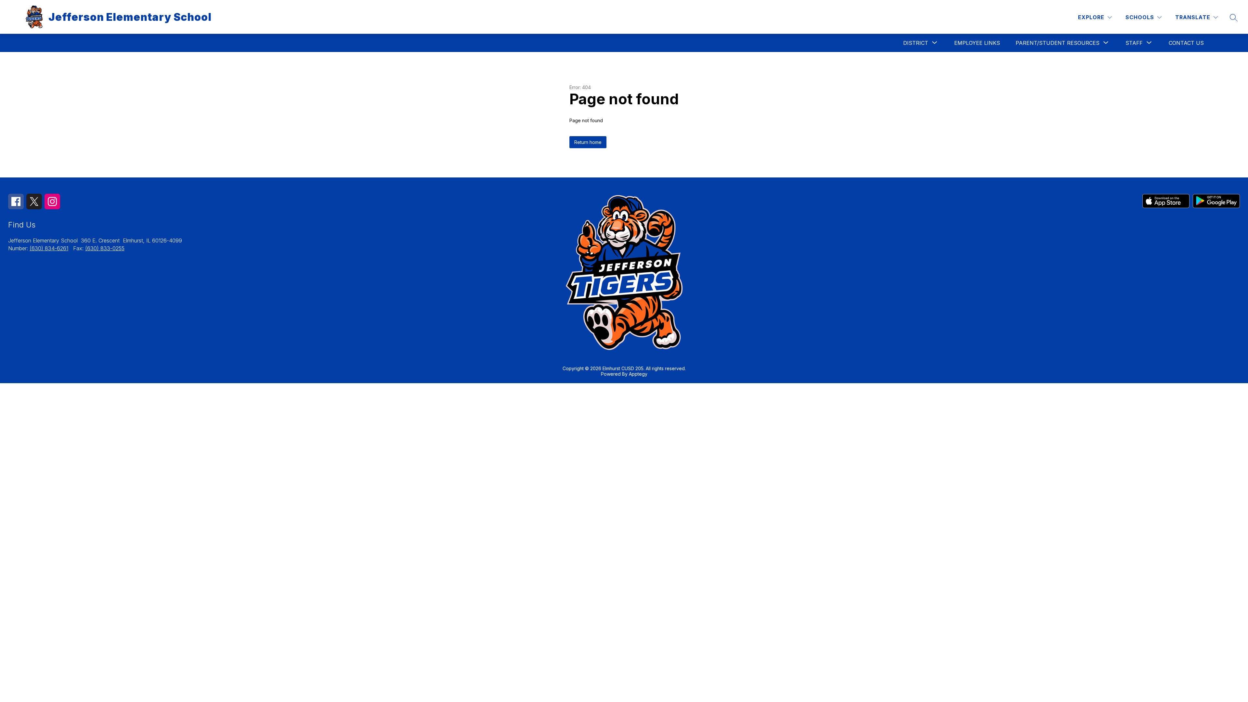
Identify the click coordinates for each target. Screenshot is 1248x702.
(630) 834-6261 (49, 248)
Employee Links (977, 43)
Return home (588, 142)
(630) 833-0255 (104, 248)
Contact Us (1186, 43)
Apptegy (638, 374)
